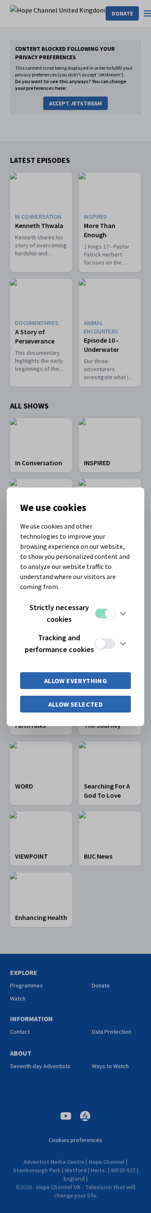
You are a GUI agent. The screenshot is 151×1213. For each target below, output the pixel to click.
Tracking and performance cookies (59, 643)
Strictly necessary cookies (59, 613)
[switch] (105, 613)
